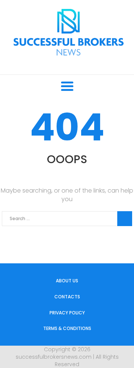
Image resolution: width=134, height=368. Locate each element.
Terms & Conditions (67, 328)
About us (67, 280)
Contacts (67, 297)
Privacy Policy (67, 313)
